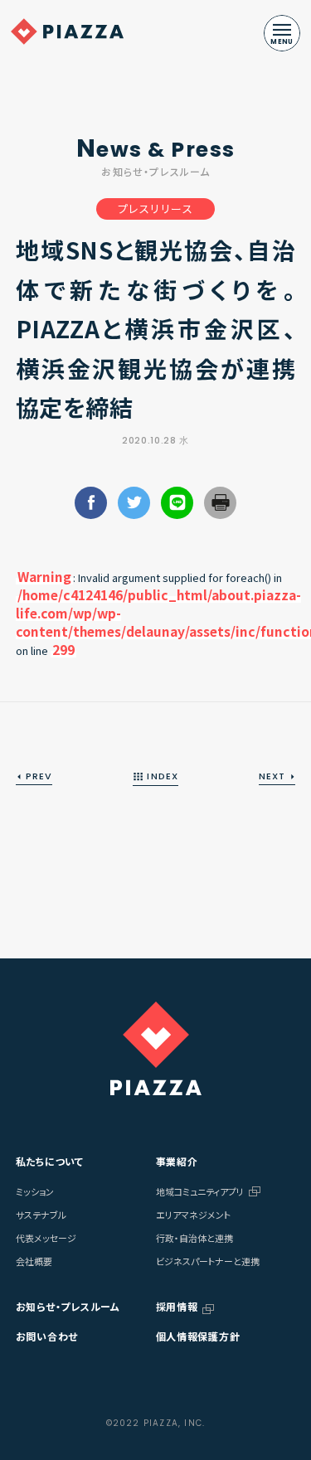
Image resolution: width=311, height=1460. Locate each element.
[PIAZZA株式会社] (156, 1048)
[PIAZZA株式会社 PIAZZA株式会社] (67, 31)
